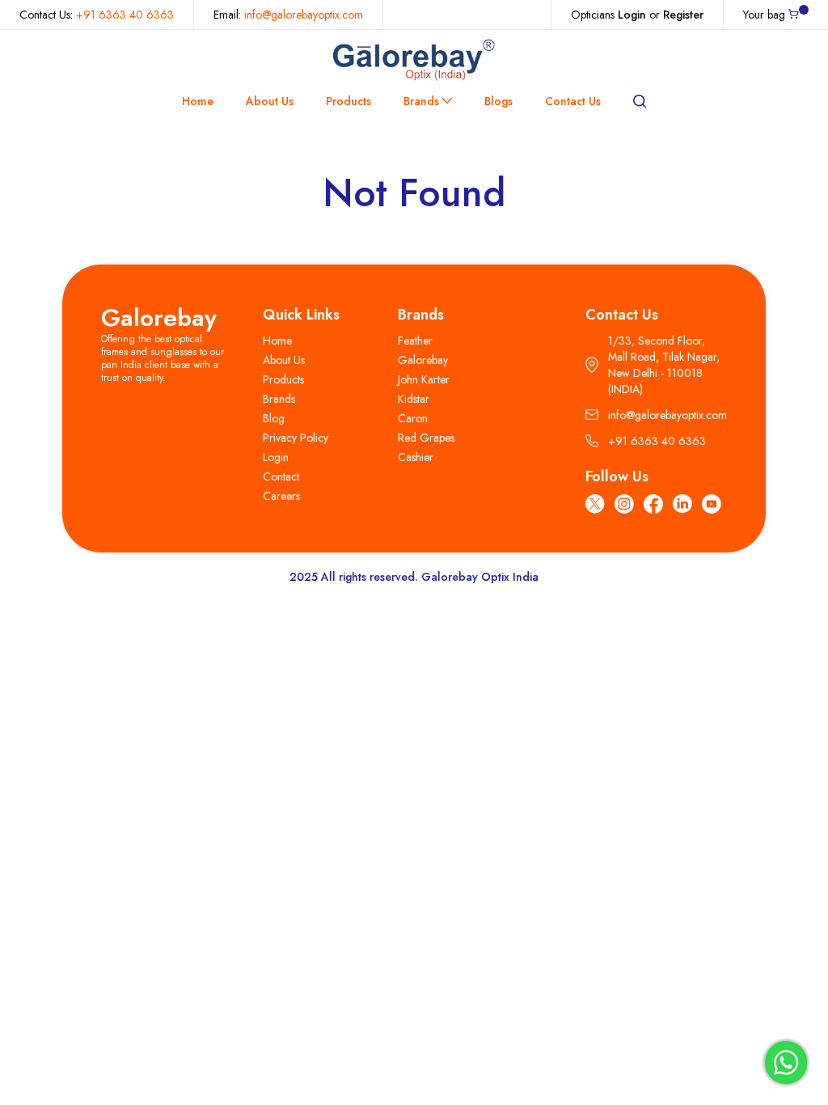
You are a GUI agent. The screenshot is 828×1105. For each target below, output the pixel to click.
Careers (281, 496)
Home (197, 101)
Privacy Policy (295, 438)
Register (683, 14)
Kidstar (413, 399)
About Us (270, 101)
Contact (281, 476)
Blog (274, 418)
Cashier (415, 457)
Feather (415, 340)
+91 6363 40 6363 (125, 14)
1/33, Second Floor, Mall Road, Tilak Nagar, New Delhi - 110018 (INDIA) (664, 364)
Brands (421, 101)
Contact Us (573, 101)
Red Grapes (426, 438)
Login (632, 14)
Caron (413, 418)
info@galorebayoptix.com (303, 14)
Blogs (498, 101)
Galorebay (159, 317)
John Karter (424, 379)
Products (348, 101)
